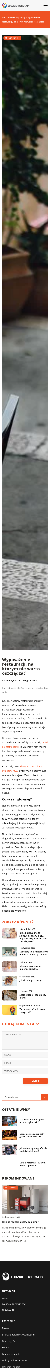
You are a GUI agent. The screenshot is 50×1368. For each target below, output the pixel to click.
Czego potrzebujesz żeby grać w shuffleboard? (32, 1135)
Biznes (5, 1328)
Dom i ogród (9, 1341)
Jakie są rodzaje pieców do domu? (20, 1221)
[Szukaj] (44, 1097)
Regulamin (8, 1310)
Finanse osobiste (11, 1354)
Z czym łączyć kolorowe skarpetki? (32, 1011)
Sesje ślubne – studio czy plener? (32, 996)
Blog (5, 1298)
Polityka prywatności (14, 1304)
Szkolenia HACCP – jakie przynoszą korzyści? (31, 1121)
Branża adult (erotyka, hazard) (18, 1334)
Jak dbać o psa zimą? (30, 980)
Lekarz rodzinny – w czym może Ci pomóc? (32, 1164)
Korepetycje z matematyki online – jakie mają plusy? (33, 953)
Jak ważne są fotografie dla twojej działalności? (33, 1149)
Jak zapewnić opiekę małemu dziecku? (30, 967)
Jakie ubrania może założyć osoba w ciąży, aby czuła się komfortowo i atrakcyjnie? (33, 937)
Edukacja (7, 1347)
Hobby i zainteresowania (15, 1360)
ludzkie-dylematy (11, 680)
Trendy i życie (12, 38)
